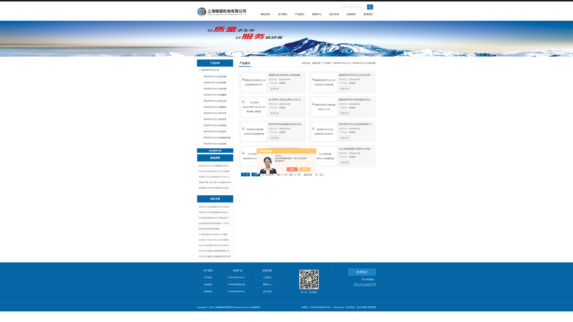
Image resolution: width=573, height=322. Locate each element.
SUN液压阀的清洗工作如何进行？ (214, 218)
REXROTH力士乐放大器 (215, 101)
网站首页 (265, 14)
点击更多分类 (215, 150)
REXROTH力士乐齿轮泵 (215, 131)
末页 (256, 174)
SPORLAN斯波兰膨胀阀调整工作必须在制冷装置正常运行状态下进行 (215, 251)
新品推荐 (215, 158)
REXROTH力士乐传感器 (215, 125)
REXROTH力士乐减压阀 (215, 76)
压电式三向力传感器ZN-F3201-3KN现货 (215, 177)
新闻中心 (317, 14)
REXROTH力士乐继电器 (215, 107)
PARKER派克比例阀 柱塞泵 (238, 284)
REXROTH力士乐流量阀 (215, 95)
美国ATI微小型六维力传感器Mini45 (215, 182)
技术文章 (334, 14)
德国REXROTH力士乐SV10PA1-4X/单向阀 (356, 75)
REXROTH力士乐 (210, 70)
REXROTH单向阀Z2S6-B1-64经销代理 (286, 124)
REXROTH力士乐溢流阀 (215, 144)
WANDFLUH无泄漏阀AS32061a (214, 212)
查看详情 (274, 89)
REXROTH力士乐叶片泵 (215, 113)
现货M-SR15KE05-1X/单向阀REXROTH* (286, 75)
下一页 (245, 174)
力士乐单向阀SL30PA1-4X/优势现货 (356, 149)
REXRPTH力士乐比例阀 (215, 82)
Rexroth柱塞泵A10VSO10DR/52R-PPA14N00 (215, 245)
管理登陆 (372, 307)
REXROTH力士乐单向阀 (215, 89)
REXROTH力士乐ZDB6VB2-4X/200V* (356, 124)
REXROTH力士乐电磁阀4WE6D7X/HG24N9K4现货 (215, 166)
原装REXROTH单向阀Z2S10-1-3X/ (356, 99)
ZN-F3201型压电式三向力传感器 (214, 171)
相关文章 (215, 199)
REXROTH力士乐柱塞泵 (215, 119)
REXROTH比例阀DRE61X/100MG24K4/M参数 (215, 207)
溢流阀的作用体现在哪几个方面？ (214, 223)
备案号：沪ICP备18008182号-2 (316, 307)
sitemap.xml (338, 307)
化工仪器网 (362, 307)
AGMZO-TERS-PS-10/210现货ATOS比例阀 (215, 240)
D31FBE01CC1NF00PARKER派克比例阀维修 (238, 277)
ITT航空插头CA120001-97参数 (213, 234)
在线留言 (351, 14)
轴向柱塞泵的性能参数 (209, 229)
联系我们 (368, 14)
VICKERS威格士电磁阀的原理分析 (215, 256)
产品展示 (300, 14)
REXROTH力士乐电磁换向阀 (217, 137)
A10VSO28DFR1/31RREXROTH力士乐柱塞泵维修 (238, 291)
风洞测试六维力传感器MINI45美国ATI (215, 188)
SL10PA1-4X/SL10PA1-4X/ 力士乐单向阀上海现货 (286, 99)
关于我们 (282, 14)
